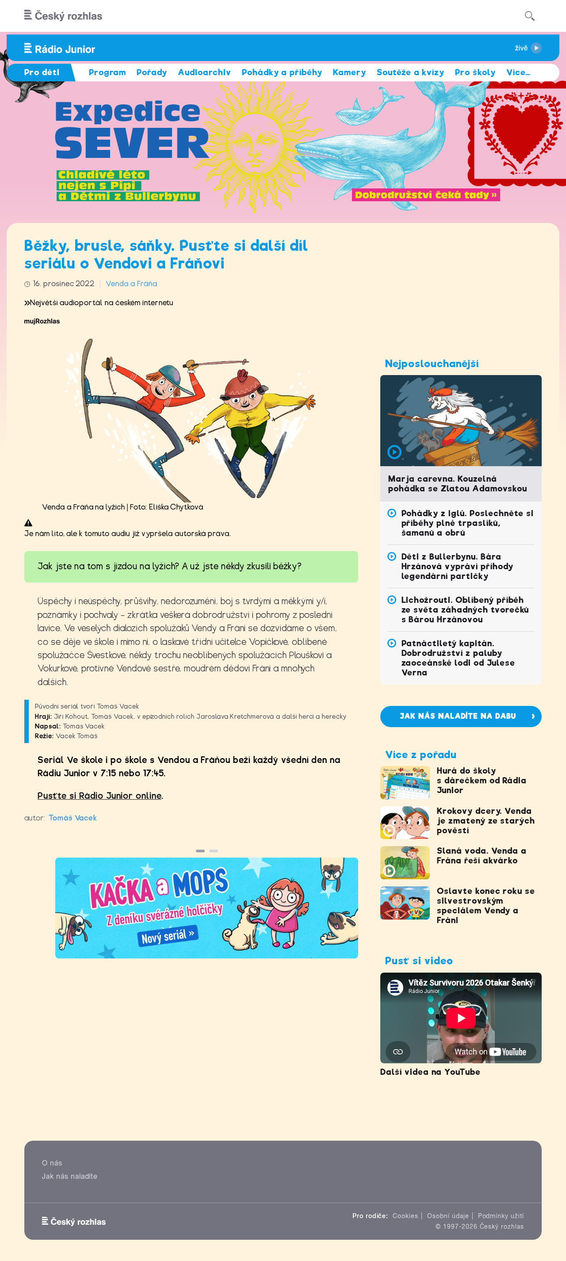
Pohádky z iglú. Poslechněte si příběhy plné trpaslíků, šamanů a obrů (468, 523)
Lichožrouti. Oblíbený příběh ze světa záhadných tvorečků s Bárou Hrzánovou (465, 609)
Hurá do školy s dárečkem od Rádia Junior (482, 780)
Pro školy (475, 72)
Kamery (349, 72)
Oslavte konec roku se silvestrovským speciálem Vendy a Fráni (486, 905)
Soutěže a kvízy (410, 72)
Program (107, 72)
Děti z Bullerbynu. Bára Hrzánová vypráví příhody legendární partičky (457, 566)
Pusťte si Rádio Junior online (99, 796)
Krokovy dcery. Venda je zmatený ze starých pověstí (486, 820)
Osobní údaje (448, 1215)
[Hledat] (530, 16)
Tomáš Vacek (73, 818)
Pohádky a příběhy (282, 72)
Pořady (152, 72)
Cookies (405, 1215)
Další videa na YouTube (430, 1072)
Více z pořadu (420, 754)
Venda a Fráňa (131, 284)
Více (518, 72)
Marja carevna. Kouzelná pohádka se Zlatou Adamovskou (457, 483)
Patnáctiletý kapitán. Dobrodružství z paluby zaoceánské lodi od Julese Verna (458, 658)
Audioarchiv (204, 72)
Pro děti (42, 72)
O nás (52, 1163)
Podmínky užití (501, 1215)
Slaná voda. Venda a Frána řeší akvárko (482, 855)
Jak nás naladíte (70, 1176)
